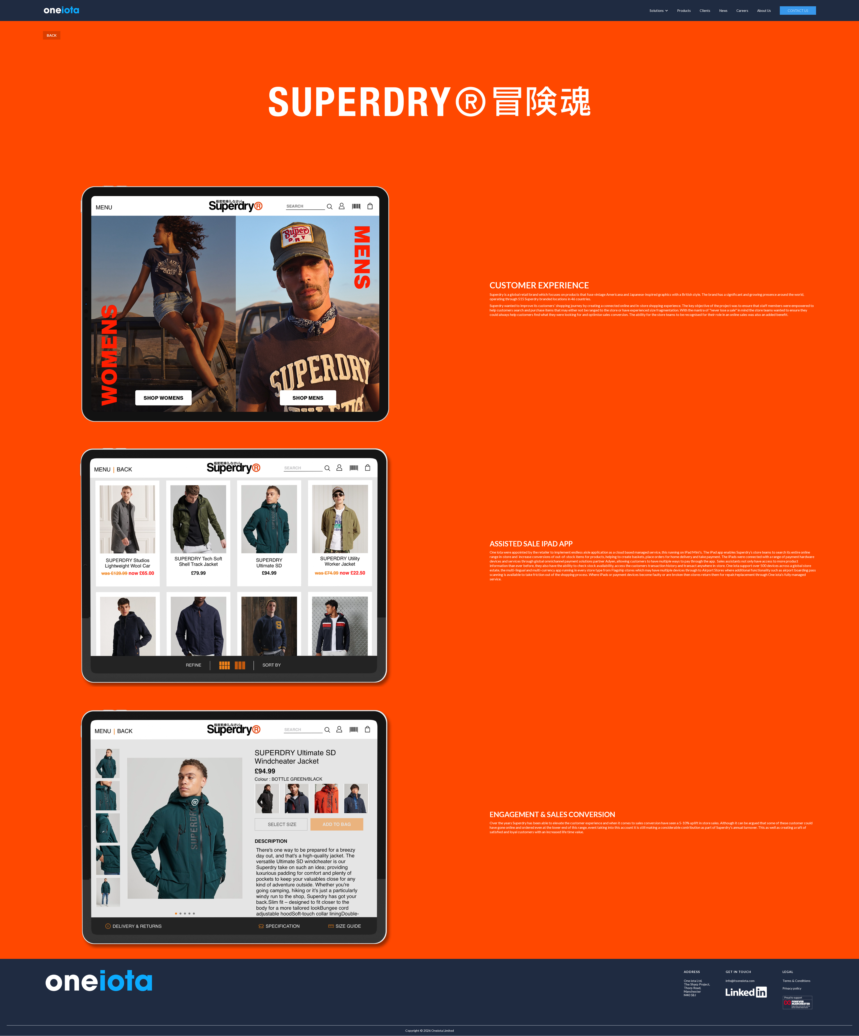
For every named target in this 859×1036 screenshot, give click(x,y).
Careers (742, 10)
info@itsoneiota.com (740, 981)
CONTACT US (798, 10)
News (723, 10)
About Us (764, 10)
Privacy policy (791, 988)
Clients (705, 10)
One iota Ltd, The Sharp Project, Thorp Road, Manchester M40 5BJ (697, 988)
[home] (61, 9)
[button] (659, 10)
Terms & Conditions (796, 981)
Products (684, 10)
